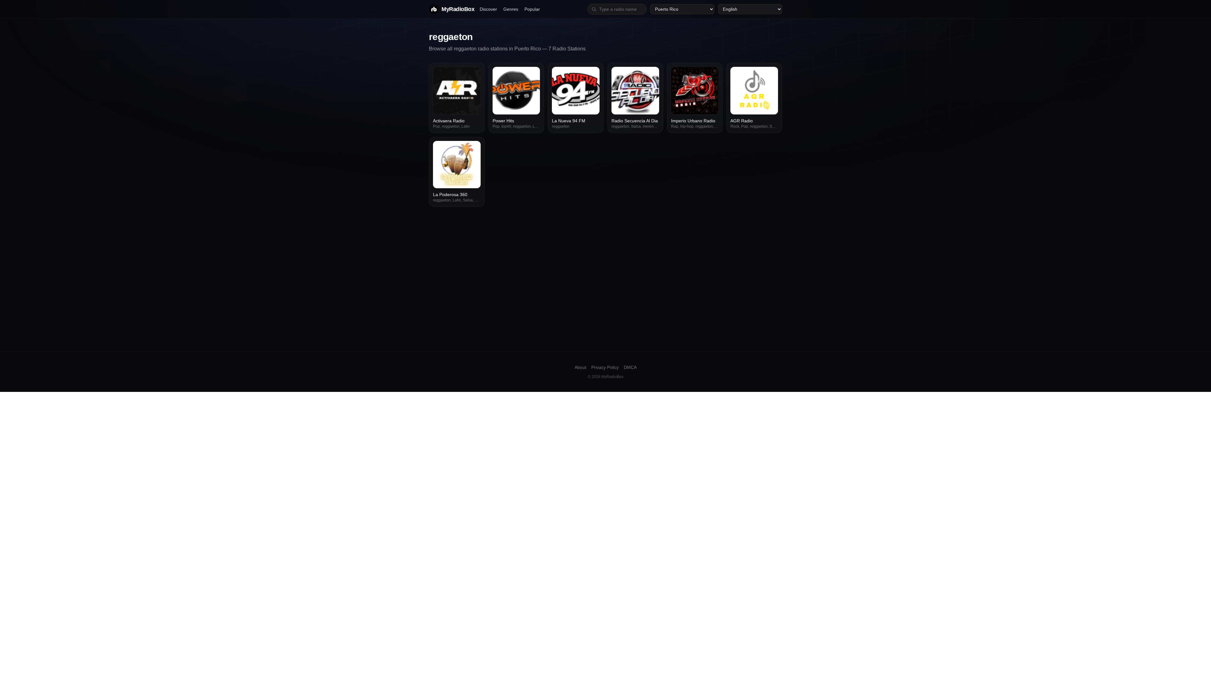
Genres (510, 9)
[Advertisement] (605, 254)
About (580, 367)
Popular (532, 9)
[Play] (472, 75)
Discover (488, 9)
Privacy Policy (605, 367)
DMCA (630, 367)
